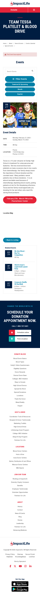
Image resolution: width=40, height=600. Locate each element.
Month (20, 89)
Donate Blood (20, 354)
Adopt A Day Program (20, 437)
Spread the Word (20, 389)
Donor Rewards (20, 372)
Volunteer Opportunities (20, 492)
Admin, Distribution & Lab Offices (20, 461)
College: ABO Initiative (20, 433)
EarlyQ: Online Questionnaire (20, 365)
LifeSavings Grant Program (20, 430)
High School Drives (20, 427)
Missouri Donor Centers (20, 465)
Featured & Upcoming (20, 84)
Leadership (20, 523)
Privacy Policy (10, 554)
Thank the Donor (20, 399)
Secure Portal (30, 554)
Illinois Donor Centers (20, 451)
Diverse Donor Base (20, 375)
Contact (20, 510)
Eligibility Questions (20, 368)
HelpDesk (9, 557)
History (20, 506)
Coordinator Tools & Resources (20, 417)
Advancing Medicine (20, 530)
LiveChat (32, 557)
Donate (14, 10)
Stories (20, 520)
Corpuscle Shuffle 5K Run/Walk (20, 283)
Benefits (20, 485)
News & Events (20, 513)
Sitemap (20, 554)
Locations (20, 395)
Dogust (20, 406)
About (20, 502)
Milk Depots (20, 468)
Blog (20, 517)
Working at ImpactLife (20, 479)
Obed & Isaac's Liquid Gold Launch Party (20, 267)
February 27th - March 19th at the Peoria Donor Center (20, 200)
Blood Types (20, 362)
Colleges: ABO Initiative (20, 379)
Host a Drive (20, 412)
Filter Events (21, 79)
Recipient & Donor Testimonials (20, 420)
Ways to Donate (20, 382)
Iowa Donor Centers (20, 458)
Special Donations (20, 392)
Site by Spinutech (20, 561)
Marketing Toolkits (20, 423)
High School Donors (20, 385)
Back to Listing (12, 240)
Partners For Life (20, 440)
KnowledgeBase (20, 557)
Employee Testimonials (20, 489)
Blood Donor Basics (20, 358)
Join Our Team (20, 474)
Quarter (20, 94)
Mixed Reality (20, 402)
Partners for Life (20, 496)
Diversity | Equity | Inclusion (20, 482)
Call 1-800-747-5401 (20, 326)
